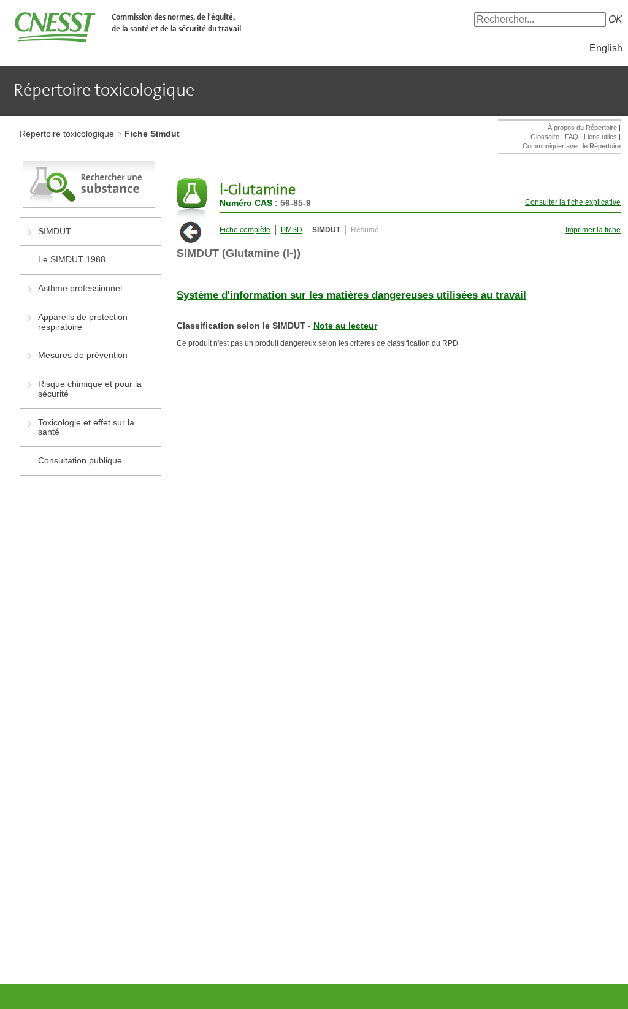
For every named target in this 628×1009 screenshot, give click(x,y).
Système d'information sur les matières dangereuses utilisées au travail (351, 295)
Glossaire (544, 136)
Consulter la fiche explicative (573, 202)
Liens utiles (600, 136)
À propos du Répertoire (582, 127)
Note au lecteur (345, 325)
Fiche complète (245, 230)
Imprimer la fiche (593, 230)
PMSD (291, 230)
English (605, 48)
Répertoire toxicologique (67, 134)
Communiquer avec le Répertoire (572, 146)
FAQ (571, 136)
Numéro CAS (246, 203)
